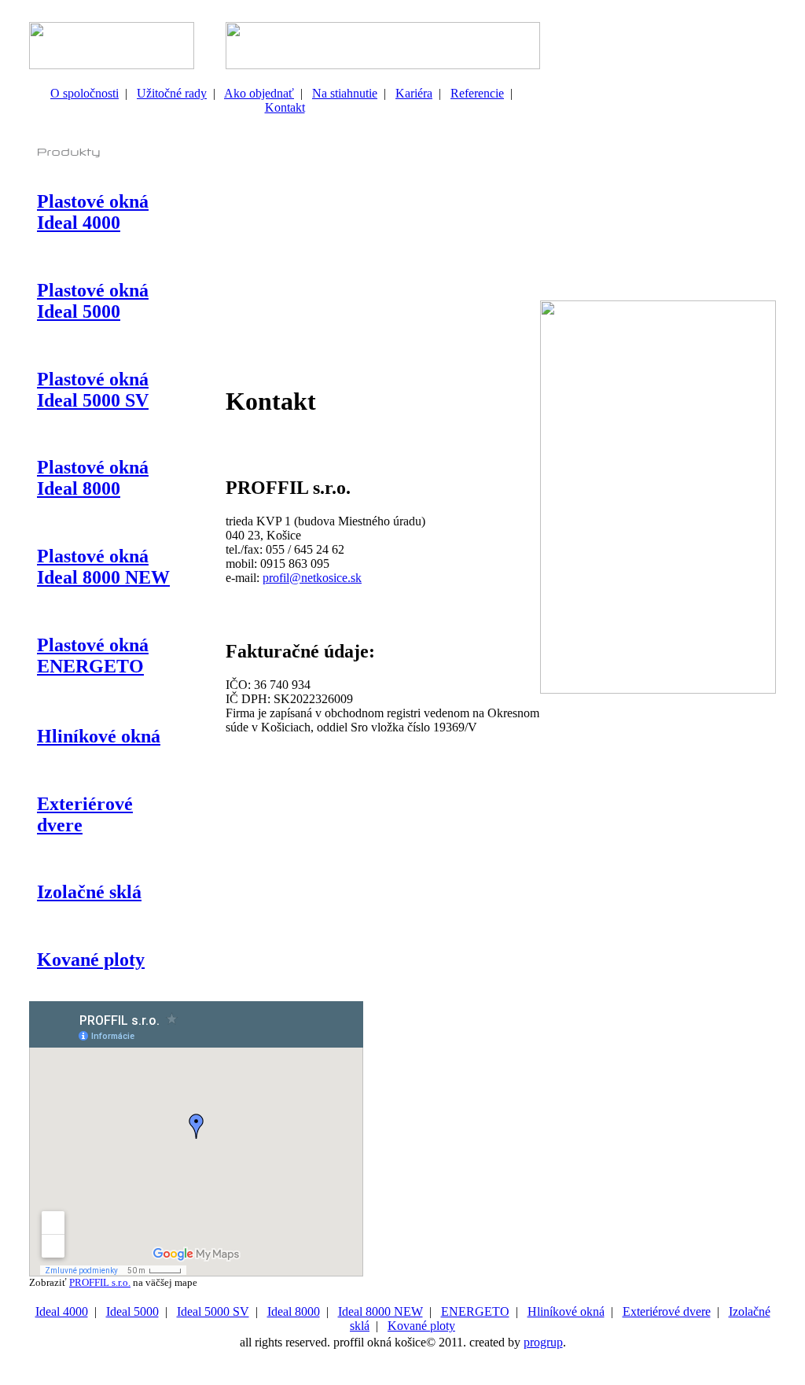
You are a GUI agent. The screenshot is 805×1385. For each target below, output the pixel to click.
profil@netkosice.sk (312, 577)
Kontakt (285, 107)
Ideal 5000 (132, 1311)
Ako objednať (259, 93)
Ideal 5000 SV (213, 1311)
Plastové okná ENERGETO (93, 655)
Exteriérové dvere (667, 1311)
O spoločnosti (84, 93)
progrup (543, 1342)
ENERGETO (475, 1311)
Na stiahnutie (344, 93)
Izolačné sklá (89, 892)
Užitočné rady (172, 93)
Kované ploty (91, 959)
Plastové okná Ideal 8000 (93, 478)
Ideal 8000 (293, 1311)
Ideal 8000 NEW (380, 1311)
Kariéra (413, 93)
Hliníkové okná (98, 736)
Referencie (477, 93)
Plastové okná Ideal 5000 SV (93, 390)
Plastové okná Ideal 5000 (93, 301)
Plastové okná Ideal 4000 (93, 212)
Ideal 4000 (61, 1311)
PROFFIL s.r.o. (99, 1282)
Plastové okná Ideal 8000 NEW (103, 567)
